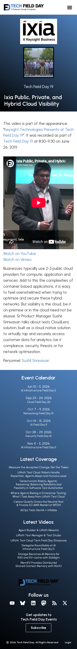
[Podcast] (54, 603)
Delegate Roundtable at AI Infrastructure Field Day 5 (39, 547)
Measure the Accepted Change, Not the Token (39, 467)
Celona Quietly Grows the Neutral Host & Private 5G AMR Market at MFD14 (38, 503)
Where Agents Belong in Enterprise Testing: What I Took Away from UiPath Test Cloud (39, 494)
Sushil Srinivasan (35, 360)
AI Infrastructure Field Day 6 (38, 447)
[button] (70, 7)
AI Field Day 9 (38, 424)
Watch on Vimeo (17, 259)
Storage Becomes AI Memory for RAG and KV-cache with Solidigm (38, 555)
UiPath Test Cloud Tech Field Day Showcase (38, 540)
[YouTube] (12, 603)
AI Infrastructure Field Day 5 (38, 390)
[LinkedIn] (33, 603)
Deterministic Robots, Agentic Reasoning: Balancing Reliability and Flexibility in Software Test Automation (38, 484)
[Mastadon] (43, 603)
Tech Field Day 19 (38, 86)
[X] (65, 603)
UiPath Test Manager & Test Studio (38, 535)
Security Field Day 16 (38, 436)
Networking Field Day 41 (38, 413)
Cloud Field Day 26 (38, 402)
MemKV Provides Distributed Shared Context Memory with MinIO (38, 564)
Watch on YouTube (19, 253)
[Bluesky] (22, 603)
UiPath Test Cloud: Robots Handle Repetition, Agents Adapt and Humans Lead (38, 474)
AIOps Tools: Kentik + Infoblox (38, 510)
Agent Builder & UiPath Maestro (38, 530)
